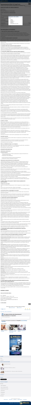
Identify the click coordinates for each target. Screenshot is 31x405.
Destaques (2, 395)
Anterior (25, 309)
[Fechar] (30, 401)
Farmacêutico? (12, 21)
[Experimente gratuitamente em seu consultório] (15, 345)
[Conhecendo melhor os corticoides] (5, 329)
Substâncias (2, 394)
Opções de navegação (4, 381)
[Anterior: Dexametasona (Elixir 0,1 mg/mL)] (25, 308)
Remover (3, 311)
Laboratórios (3, 390)
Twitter (2, 377)
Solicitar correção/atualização (8, 311)
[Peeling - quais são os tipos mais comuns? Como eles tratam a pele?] (13, 329)
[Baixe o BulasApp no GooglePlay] (12, 307)
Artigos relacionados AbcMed (5, 361)
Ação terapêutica (20, 399)
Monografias (3, 392)
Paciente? (11, 20)
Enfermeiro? (12, 22)
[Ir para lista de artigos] (27, 308)
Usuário (2, 356)
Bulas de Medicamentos (4, 387)
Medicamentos (6, 399)
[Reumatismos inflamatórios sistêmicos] (22, 329)
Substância (14, 399)
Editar (1, 311)
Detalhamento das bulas (4, 388)
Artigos (27, 309)
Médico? (11, 19)
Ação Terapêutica (3, 385)
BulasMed (1, 383)
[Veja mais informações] (25, 403)
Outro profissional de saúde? (14, 23)
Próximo (30, 309)
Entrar (1, 358)
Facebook (2, 374)
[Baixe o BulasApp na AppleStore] (19, 307)
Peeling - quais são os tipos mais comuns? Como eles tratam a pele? (13, 331)
